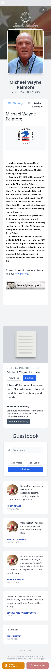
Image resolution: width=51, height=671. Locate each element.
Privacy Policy (17, 658)
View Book (14, 378)
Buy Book (29, 378)
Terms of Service (33, 658)
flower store (21, 273)
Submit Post (25, 469)
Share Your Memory (18, 421)
